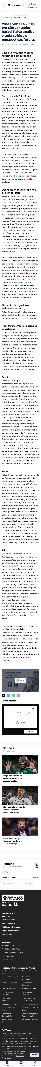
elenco (32, 179)
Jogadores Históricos (10, 977)
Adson (16, 636)
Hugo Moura (32, 332)
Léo (10, 279)
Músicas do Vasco (8, 960)
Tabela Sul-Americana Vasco (12, 953)
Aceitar (35, 1055)
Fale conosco (7, 934)
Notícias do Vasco (9, 920)
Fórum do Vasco (8, 923)
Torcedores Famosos (30, 1020)
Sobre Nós (6, 916)
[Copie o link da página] (18, 695)
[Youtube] (4, 903)
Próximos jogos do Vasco (11, 945)
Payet (24, 384)
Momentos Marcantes (30, 1004)
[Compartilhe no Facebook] (8, 695)
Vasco (7, 59)
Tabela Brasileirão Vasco (11, 949)
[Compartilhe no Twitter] (3, 695)
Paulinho (6, 636)
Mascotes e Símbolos (30, 989)
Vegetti (23, 273)
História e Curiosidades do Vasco (18, 968)
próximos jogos (29, 264)
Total (5, 872)
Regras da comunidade (11, 931)
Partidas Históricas (9, 989)
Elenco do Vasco (8, 956)
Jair (3, 557)
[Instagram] (10, 903)
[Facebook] (16, 903)
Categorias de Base (9, 1004)
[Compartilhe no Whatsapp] (13, 695)
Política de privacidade (11, 927)
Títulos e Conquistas (30, 971)
